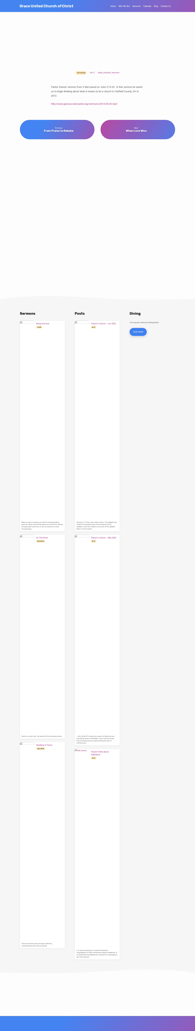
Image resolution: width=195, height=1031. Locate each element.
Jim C (92, 72)
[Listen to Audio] (44, 327)
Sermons (136, 6)
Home (113, 6)
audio (100, 72)
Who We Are (124, 6)
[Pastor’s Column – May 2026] (82, 634)
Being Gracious (42, 323)
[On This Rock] (27, 634)
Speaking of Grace (44, 745)
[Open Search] (174, 6)
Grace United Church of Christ (46, 6)
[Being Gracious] (27, 420)
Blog (156, 6)
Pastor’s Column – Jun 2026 (103, 323)
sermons (115, 72)
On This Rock (42, 537)
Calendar (147, 6)
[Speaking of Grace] (27, 841)
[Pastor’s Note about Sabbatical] (82, 848)
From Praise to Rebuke (58, 130)
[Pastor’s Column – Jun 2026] (82, 420)
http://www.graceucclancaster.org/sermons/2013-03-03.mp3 (84, 103)
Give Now (138, 332)
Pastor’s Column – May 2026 (103, 537)
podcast (107, 72)
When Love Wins (136, 130)
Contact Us (166, 6)
